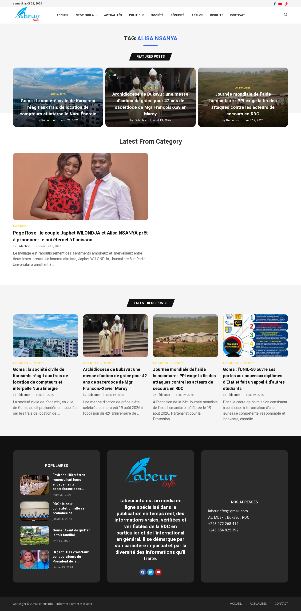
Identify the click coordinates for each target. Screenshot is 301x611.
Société (157, 15)
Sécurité (177, 15)
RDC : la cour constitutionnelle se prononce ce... (68, 509)
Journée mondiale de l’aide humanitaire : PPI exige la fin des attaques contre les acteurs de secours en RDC (243, 104)
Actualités (113, 15)
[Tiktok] (286, 4)
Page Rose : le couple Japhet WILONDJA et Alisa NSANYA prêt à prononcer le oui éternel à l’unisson (80, 236)
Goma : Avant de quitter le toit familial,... (71, 533)
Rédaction (48, 120)
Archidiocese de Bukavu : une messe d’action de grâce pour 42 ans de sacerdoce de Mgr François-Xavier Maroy (150, 104)
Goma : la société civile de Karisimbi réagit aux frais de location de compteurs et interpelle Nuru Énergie (58, 107)
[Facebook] (274, 4)
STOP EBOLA (85, 15)
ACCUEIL (62, 15)
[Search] (285, 15)
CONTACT (281, 603)
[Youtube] (280, 4)
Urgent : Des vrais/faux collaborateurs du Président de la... (71, 557)
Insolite (216, 15)
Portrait (237, 15)
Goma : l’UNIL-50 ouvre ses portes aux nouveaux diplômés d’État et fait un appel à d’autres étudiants (254, 379)
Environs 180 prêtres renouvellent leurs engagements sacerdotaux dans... (69, 482)
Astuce (197, 15)
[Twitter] (150, 572)
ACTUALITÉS (258, 603)
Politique (136, 15)
